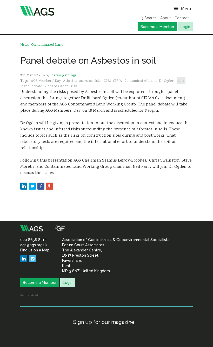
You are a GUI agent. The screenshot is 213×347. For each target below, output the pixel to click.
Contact (182, 18)
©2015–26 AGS (30, 295)
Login (185, 27)
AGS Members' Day (46, 81)
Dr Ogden (166, 81)
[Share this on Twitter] (32, 186)
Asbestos (70, 81)
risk (74, 86)
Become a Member (157, 27)
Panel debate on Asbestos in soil (88, 60)
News (24, 45)
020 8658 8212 (33, 240)
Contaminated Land (47, 45)
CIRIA (117, 81)
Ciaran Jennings (63, 75)
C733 (107, 81)
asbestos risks (90, 81)
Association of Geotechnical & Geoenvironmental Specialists (62, 11)
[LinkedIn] (23, 258)
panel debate (32, 86)
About (165, 18)
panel (181, 81)
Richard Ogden (56, 86)
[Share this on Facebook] (40, 186)
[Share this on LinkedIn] (23, 186)
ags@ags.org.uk (33, 245)
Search (150, 18)
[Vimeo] (32, 258)
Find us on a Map (35, 250)
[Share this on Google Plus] (49, 186)
